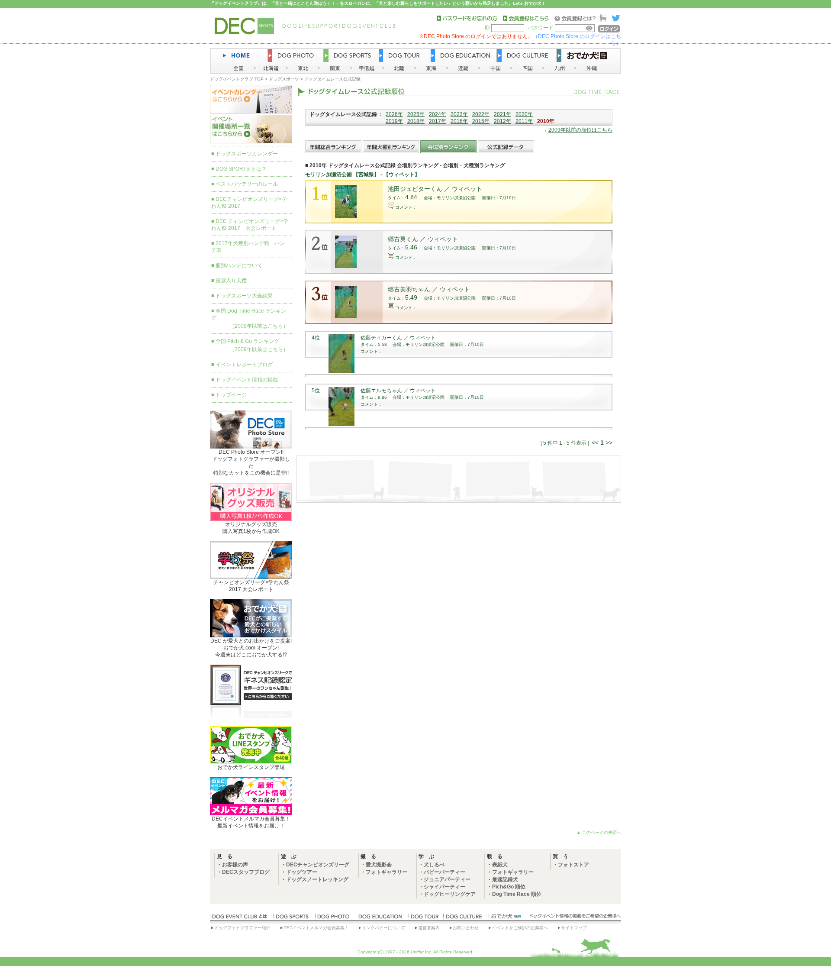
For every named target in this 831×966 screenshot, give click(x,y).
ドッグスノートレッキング (317, 879)
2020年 (524, 114)
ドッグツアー (301, 872)
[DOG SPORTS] (294, 918)
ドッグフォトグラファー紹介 (242, 927)
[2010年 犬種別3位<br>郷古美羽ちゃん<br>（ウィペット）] (346, 316)
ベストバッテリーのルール (247, 184)
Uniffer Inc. (421, 952)
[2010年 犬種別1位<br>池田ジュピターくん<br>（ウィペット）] (346, 216)
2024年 (437, 114)
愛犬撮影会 (379, 865)
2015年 (481, 121)
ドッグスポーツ (284, 79)
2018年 (416, 121)
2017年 (437, 121)
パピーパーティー (444, 872)
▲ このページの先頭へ (599, 832)
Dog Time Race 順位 (516, 894)
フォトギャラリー (386, 872)
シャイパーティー (444, 887)
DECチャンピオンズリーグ (317, 865)
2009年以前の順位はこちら (580, 130)
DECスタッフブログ (246, 872)
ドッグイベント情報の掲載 (247, 380)
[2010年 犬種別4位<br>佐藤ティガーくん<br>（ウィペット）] (341, 371)
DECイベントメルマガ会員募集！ (316, 927)
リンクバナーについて (383, 927)
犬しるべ (434, 865)
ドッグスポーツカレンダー (247, 154)
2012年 (502, 121)
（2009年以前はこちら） (258, 326)
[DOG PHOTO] (335, 918)
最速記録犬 (505, 879)
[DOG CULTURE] (466, 918)
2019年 (394, 121)
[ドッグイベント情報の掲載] (574, 918)
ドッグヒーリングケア (450, 894)
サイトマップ (574, 927)
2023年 (459, 114)
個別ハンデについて (239, 265)
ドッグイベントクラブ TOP (237, 79)
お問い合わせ (466, 927)
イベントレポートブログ (244, 365)
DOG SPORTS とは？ (241, 169)
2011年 (524, 121)
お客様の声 (235, 865)
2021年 (502, 114)
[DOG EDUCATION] (382, 918)
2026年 (394, 114)
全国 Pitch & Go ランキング (247, 341)
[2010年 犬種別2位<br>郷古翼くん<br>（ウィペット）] (346, 266)
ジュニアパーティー (447, 879)
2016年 (459, 121)
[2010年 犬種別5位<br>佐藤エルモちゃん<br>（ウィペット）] (341, 424)
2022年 (481, 114)
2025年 (416, 114)
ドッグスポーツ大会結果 (244, 296)
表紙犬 (500, 865)
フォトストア (573, 865)
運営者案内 (429, 927)
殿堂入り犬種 (231, 281)
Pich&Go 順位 (508, 887)
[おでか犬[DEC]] (506, 918)
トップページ (231, 395)
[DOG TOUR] (426, 918)
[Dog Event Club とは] (242, 918)
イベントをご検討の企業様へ (520, 927)
